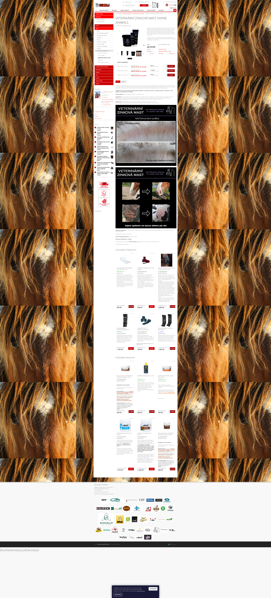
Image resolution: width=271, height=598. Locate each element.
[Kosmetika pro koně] (148, 508)
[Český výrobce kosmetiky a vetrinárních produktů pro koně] (156, 508)
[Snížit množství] (166, 67)
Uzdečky (99, 37)
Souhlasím (153, 589)
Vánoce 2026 (99, 81)
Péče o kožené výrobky (103, 62)
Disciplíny (98, 69)
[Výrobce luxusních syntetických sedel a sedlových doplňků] (150, 500)
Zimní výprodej (101, 19)
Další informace (141, 591)
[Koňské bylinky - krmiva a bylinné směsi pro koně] (131, 537)
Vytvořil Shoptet (173, 544)
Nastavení (118, 594)
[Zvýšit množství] (166, 65)
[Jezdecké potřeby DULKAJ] (102, 5)
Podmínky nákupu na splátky (101, 492)
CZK (171, 8)
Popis (118, 81)
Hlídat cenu (172, 53)
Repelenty (100, 60)
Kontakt (161, 10)
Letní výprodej (100, 21)
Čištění (98, 48)
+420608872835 (107, 105)
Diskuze (123, 81)
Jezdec (97, 25)
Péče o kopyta (101, 55)
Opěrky (96, 116)
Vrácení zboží (151, 10)
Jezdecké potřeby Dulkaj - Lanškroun (108, 102)
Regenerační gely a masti (104, 57)
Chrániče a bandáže (102, 46)
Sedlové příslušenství (103, 33)
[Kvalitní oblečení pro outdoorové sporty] (167, 500)
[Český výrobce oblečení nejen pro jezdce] (103, 508)
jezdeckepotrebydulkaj (108, 99)
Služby (97, 78)
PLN (175, 8)
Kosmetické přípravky (102, 50)
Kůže (96, 114)
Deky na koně (100, 44)
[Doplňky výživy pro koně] (127, 519)
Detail (151, 306)
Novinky (114, 10)
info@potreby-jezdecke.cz (108, 92)
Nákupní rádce (104, 10)
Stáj (97, 75)
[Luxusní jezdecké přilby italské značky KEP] (104, 500)
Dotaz (161, 53)
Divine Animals (162, 49)
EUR (173, 8)
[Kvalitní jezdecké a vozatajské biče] (163, 508)
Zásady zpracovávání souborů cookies (103, 494)
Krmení (98, 72)
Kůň (97, 28)
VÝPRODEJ (98, 17)
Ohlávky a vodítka (101, 42)
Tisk (153, 53)
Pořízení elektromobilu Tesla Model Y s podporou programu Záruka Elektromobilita (104, 489)
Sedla (98, 31)
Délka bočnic (98, 118)
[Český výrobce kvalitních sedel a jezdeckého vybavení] (117, 500)
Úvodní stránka (96, 10)
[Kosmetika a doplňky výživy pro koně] (137, 508)
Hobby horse (99, 14)
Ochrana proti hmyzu (102, 66)
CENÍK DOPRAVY (124, 10)
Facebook (105, 97)
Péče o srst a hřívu (102, 53)
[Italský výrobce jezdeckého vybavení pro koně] (106, 519)
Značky (98, 83)
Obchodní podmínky (101, 485)
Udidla (98, 39)
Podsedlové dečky (102, 35)
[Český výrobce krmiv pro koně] (170, 508)
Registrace (173, 2)
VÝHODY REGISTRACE (138, 10)
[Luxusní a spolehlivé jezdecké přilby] (158, 500)
